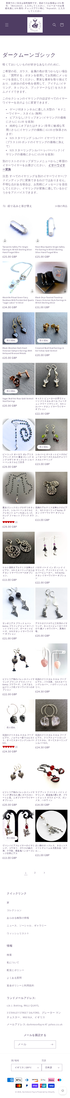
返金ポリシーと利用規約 (20, 985)
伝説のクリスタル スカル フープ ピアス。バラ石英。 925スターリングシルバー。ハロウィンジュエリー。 (51, 683)
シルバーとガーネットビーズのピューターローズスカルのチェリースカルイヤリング (51, 457)
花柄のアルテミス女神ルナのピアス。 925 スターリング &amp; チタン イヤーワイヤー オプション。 (51, 511)
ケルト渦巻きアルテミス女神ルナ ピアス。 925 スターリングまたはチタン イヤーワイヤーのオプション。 (19, 571)
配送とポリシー (15, 970)
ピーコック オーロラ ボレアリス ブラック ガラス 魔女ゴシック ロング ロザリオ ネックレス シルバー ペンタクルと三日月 (18, 458)
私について (13, 962)
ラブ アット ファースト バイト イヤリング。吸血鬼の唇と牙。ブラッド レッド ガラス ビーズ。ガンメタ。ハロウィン (51, 796)
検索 (9, 954)
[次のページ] (44, 872)
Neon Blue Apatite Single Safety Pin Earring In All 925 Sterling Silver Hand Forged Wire (50, 249)
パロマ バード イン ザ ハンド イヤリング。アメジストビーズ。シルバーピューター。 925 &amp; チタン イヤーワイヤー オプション (51, 572)
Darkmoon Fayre (29, 1092)
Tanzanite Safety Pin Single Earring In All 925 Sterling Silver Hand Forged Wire (17, 249)
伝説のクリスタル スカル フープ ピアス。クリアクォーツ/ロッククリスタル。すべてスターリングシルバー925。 (51, 739)
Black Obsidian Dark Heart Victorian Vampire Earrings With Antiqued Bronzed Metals (17, 350)
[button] (7, 25)
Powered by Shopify (46, 1092)
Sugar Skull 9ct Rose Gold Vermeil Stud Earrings (18, 399)
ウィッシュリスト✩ (18, 933)
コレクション (14, 910)
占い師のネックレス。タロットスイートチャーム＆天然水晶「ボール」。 (51, 848)
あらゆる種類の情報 (18, 917)
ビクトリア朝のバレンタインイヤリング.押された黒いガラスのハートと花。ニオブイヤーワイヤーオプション (19, 796)
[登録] (52, 1044)
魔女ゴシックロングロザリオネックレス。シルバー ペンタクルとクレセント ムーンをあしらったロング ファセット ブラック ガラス (19, 512)
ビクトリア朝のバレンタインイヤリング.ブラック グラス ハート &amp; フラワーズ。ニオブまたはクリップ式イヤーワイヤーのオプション (19, 684)
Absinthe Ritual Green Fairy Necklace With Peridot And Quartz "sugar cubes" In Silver (18, 300)
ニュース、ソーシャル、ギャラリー (27, 925)
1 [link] (26, 872)
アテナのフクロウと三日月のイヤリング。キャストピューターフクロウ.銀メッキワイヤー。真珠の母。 (51, 627)
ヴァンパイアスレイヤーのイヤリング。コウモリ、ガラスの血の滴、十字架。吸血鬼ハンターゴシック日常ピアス (19, 849)
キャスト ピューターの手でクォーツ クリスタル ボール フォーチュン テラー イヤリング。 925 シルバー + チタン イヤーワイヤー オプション (51, 403)
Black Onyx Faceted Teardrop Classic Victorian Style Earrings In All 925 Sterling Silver (50, 300)
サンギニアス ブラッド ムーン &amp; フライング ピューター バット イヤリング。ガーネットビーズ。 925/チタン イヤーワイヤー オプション (18, 628)
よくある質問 (14, 977)
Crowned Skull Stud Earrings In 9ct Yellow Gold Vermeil (49, 349)
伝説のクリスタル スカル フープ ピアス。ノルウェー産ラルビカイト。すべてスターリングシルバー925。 (19, 739)
